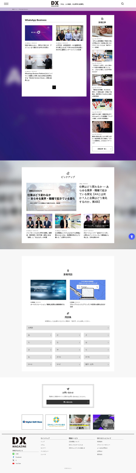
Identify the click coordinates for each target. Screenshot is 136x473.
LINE (17, 454)
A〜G (59, 357)
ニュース (43, 454)
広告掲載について (74, 441)
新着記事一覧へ (102, 149)
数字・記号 (89, 364)
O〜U (30, 364)
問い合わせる (68, 402)
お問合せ (99, 451)
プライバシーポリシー (103, 445)
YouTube (18, 463)
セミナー (43, 448)
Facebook (18, 457)
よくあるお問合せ (102, 448)
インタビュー (44, 451)
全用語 (30, 328)
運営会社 (99, 454)
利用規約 (99, 441)
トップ (43, 441)
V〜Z (58, 364)
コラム (43, 445)
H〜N (87, 357)
